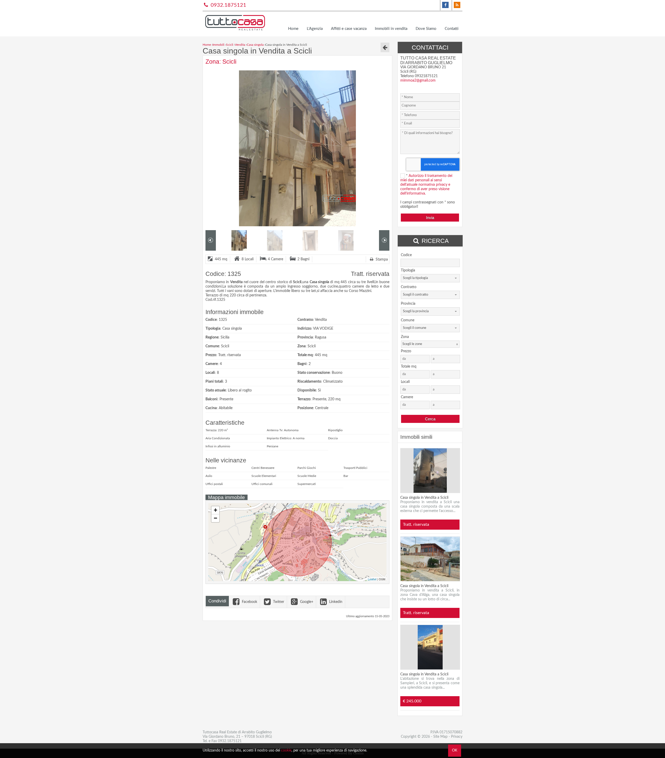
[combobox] (430, 278)
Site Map (440, 737)
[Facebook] (445, 5)
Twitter (278, 602)
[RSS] (457, 5)
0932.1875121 (227, 5)
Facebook (249, 602)
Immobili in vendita (391, 29)
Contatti (451, 29)
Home (293, 29)
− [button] (215, 518)
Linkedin (335, 602)
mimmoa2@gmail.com (418, 80)
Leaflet (372, 579)
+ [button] (215, 510)
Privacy (456, 737)
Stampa (381, 259)
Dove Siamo (426, 29)
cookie (286, 750)
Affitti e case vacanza (349, 29)
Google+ (306, 602)
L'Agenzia (315, 29)
